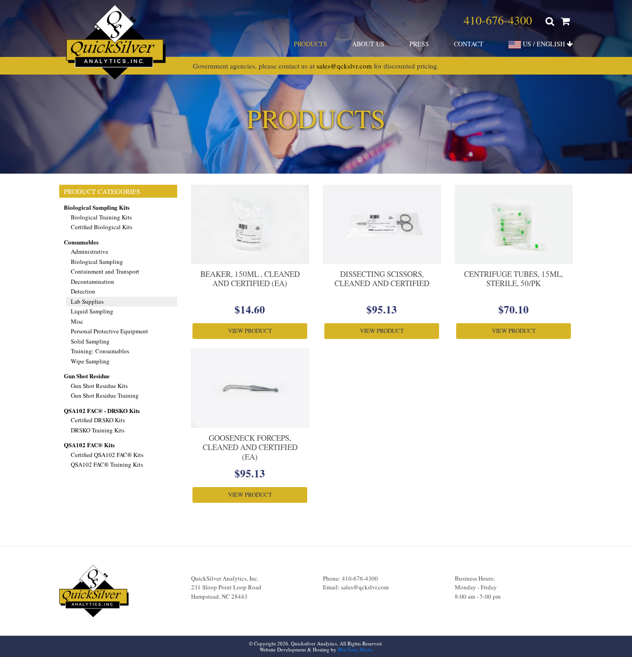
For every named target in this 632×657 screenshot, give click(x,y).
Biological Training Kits (101, 217)
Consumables (81, 242)
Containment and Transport (105, 271)
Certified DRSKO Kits (98, 420)
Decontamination (92, 281)
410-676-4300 (498, 20)
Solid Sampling (90, 341)
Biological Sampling (97, 261)
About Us (368, 43)
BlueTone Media (355, 649)
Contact (468, 43)
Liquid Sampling (92, 311)
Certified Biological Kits (101, 227)
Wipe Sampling (90, 361)
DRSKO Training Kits (97, 430)
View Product (250, 330)
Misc (77, 321)
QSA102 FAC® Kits (89, 444)
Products (310, 43)
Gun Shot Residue (87, 375)
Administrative (89, 251)
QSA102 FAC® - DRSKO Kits (102, 410)
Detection (83, 291)
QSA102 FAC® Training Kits (107, 464)
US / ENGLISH (544, 43)
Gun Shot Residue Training (105, 395)
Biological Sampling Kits (97, 207)
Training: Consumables (100, 351)
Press (419, 43)
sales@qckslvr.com (344, 65)
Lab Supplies (87, 301)
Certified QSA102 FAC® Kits (107, 455)
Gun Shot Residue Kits (99, 386)
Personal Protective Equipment (109, 331)
